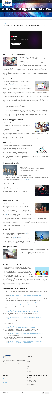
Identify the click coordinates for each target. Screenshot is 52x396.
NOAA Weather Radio (25, 179)
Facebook (20, 237)
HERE (26, 233)
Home (4, 18)
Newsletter (29, 371)
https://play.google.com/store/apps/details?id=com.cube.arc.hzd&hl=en (23, 302)
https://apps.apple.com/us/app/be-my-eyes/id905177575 (20, 318)
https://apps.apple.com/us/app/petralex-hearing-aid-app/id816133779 (22, 327)
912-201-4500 (9, 236)
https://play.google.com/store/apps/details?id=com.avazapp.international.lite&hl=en (26, 341)
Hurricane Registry (14, 84)
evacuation (27, 57)
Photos (28, 368)
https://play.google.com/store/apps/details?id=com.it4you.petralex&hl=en (24, 326)
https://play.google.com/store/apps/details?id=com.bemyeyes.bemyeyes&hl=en (25, 317)
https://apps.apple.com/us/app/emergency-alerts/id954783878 (21, 304)
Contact (29, 363)
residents (25, 284)
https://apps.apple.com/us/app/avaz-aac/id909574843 (19, 342)
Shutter (5, 214)
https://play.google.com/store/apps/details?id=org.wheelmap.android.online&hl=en (26, 333)
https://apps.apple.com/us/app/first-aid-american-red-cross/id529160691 (23, 311)
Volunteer (29, 358)
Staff (28, 366)
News (28, 353)
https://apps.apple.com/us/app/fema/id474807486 (18, 296)
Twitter (14, 237)
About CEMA (30, 356)
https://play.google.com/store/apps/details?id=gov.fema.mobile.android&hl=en (25, 295)
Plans (28, 361)
